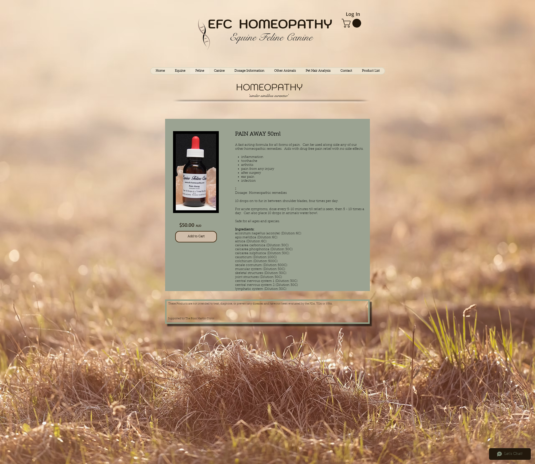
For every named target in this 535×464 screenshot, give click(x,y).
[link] (352, 23)
